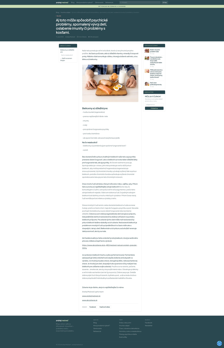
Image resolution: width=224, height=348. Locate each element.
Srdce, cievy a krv (125, 323)
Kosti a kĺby (123, 337)
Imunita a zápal (65, 12)
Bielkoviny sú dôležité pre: (67, 51)
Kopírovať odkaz (105, 307)
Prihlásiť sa (154, 108)
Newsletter (148, 325)
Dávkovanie (99, 2)
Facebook (92, 307)
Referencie (109, 2)
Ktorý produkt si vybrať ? (84, 2)
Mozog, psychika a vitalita (128, 334)
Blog (72, 2)
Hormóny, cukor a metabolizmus (130, 331)
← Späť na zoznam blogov (66, 59)
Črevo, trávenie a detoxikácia (129, 328)
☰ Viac (165, 2)
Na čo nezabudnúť (67, 55)
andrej (62, 2)
